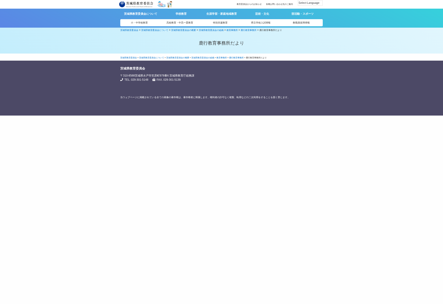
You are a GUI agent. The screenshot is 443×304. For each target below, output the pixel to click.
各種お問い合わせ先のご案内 (279, 4)
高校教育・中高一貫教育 (179, 22)
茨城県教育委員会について (140, 13)
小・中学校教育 (139, 22)
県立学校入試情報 (260, 22)
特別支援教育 (220, 22)
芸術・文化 (262, 13)
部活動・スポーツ (303, 13)
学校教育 (181, 13)
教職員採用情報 (301, 22)
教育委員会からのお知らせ (249, 4)
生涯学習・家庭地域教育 (221, 13)
